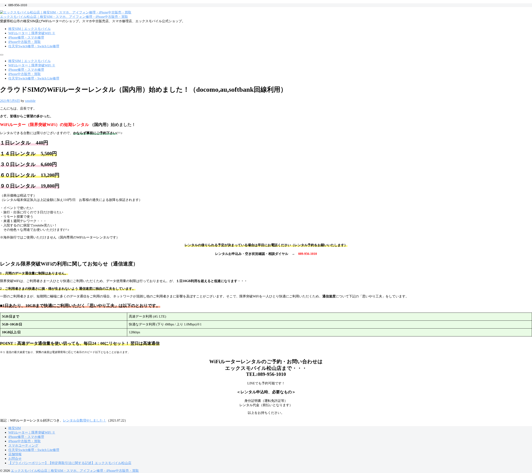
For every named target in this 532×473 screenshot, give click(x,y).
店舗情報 (15, 454)
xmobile (30, 101)
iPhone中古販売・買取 (24, 42)
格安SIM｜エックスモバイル (29, 29)
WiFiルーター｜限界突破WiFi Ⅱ (31, 33)
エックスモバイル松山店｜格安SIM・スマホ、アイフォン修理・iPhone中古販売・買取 (64, 16)
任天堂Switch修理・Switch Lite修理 (33, 46)
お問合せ (15, 458)
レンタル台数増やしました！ (84, 420)
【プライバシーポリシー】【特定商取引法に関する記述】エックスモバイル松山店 (69, 463)
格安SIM (14, 428)
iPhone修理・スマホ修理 (26, 37)
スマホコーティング (23, 445)
